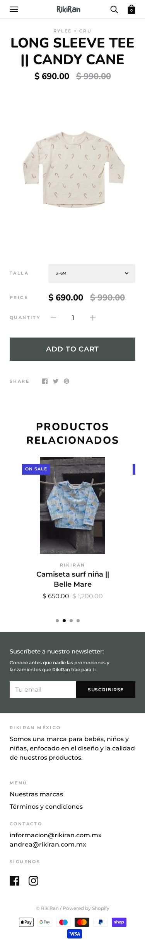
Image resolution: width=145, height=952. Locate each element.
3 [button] (71, 620)
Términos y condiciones (46, 806)
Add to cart (72, 349)
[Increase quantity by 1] (93, 317)
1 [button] (57, 620)
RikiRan (72, 565)
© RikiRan (47, 908)
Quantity (25, 317)
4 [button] (78, 620)
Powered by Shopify (86, 908)
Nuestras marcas (36, 794)
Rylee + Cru (72, 31)
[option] (72, 167)
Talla (19, 273)
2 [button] (64, 620)
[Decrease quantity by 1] (53, 317)
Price (19, 297)
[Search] (114, 9)
